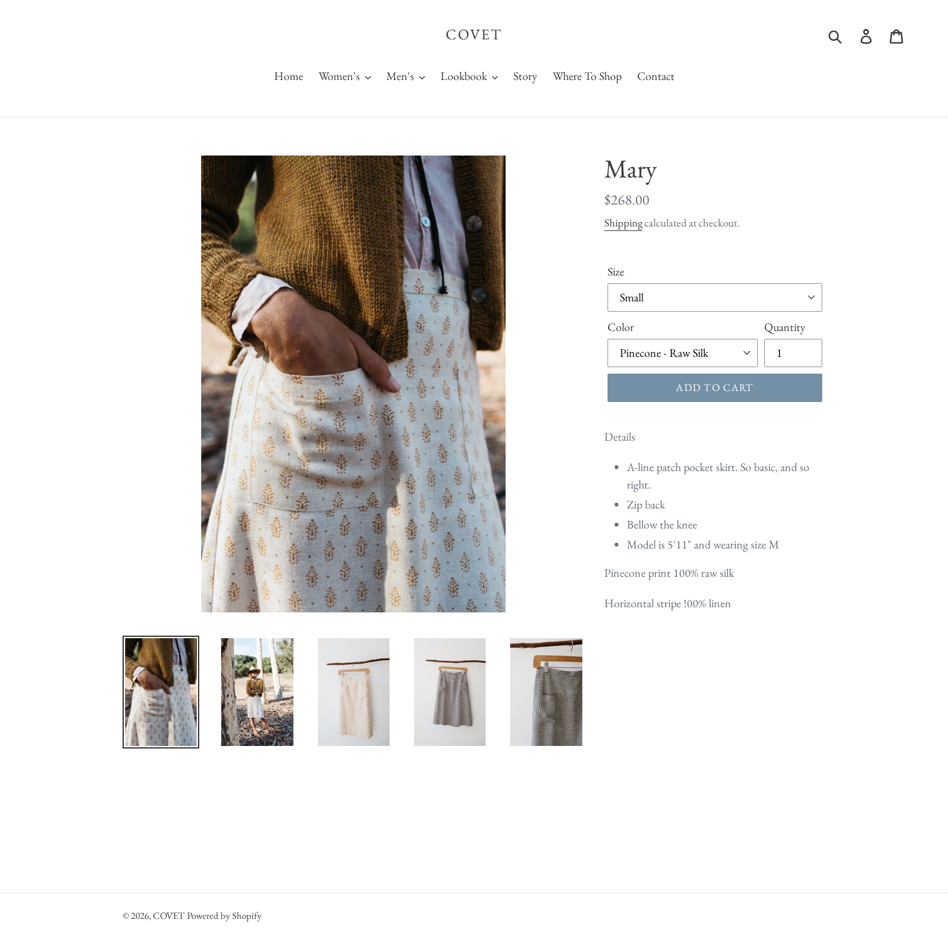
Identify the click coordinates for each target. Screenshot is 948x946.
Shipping (623, 223)
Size (615, 271)
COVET (474, 35)
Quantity (784, 326)
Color (620, 326)
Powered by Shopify (224, 915)
